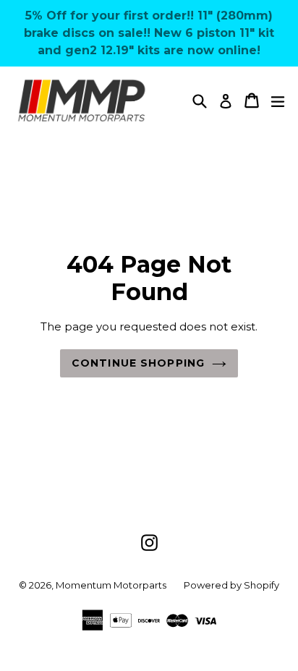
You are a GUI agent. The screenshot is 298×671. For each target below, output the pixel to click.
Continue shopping (138, 362)
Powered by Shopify (231, 585)
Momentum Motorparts (111, 585)
